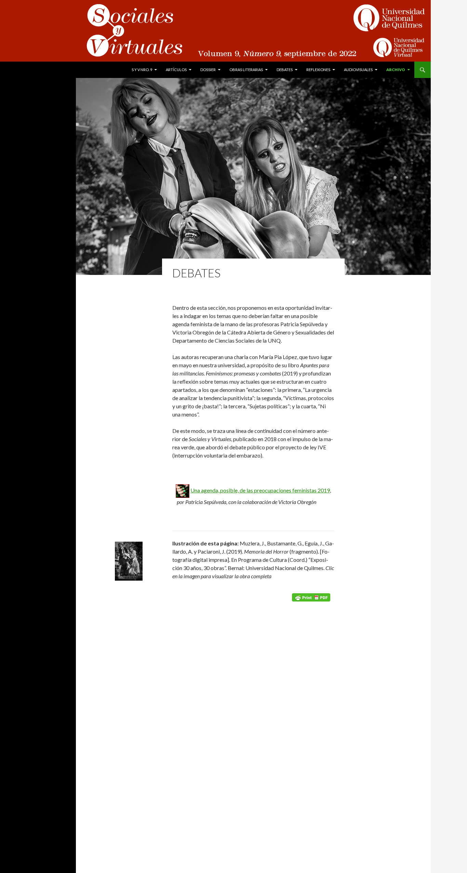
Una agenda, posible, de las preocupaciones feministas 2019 (260, 490)
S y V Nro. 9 (142, 69)
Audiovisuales (358, 69)
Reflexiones (318, 69)
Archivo (395, 69)
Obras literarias (246, 69)
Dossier (208, 69)
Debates (285, 69)
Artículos (176, 69)
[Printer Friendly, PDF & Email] (311, 597)
